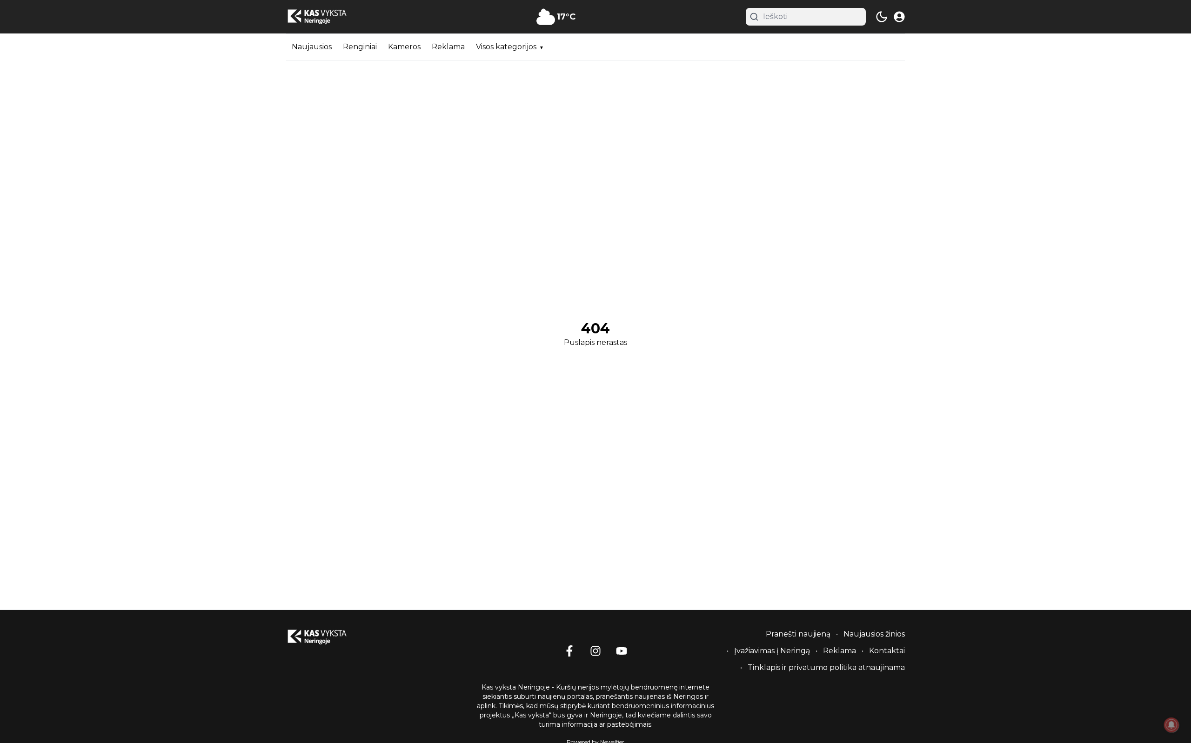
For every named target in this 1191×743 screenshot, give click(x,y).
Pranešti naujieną (798, 634)
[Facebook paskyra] (569, 651)
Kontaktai (887, 650)
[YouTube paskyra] (621, 651)
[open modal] (899, 16)
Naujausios (312, 46)
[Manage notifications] (1171, 724)
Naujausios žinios (874, 634)
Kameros (404, 46)
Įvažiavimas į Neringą (772, 650)
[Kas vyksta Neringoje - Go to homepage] (328, 637)
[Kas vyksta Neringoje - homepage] (328, 17)
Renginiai (360, 46)
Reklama (448, 46)
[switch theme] (881, 16)
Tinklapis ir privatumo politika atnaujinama (826, 667)
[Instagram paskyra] (595, 651)
